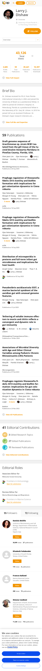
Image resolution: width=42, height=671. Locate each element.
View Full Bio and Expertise (17, 122)
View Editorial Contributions (17, 455)
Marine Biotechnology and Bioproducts (15, 495)
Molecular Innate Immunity (11, 477)
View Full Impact (12, 78)
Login (20, 3)
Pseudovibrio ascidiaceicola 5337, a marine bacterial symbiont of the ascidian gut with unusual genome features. (20, 291)
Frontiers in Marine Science (19, 499)
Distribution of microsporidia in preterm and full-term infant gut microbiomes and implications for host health (20, 260)
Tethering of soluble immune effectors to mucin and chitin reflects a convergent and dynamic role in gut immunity (20, 320)
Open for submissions (14, 484)
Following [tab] (31, 513)
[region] (21, 650)
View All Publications (14, 415)
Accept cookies (21, 653)
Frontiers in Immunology (17, 481)
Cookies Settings (21, 665)
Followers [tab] (10, 513)
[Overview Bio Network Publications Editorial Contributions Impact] (21, 40)
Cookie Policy (12, 647)
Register (31, 3)
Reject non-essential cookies (21, 660)
